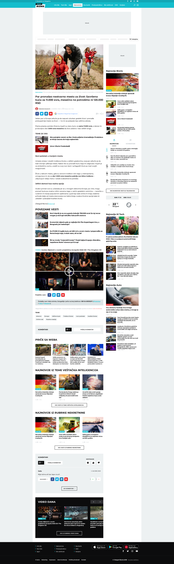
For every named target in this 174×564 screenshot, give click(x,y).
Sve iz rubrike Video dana (69, 533)
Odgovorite (43, 479)
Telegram (47, 303)
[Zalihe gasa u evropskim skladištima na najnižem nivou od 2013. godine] (92, 425)
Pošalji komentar (86, 329)
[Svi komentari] (88, 463)
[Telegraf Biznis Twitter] (131, 1)
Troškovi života (68, 316)
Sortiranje (90, 459)
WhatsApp (96, 301)
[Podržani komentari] (93, 463)
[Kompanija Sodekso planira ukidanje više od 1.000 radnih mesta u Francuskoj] (111, 130)
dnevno (38, 316)
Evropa (46, 316)
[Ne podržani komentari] (99, 463)
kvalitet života (92, 316)
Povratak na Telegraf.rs (43, 1)
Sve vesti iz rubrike (69, 447)
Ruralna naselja (51, 319)
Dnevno (51, 204)
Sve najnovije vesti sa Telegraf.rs (122, 191)
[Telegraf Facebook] (128, 1)
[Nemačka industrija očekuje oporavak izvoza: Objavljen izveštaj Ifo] (45, 382)
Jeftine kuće (56, 316)
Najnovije (114, 71)
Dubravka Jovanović (44, 109)
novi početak (80, 316)
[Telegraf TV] (137, 1)
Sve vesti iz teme (69, 405)
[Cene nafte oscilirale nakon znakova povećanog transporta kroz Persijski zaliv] (69, 425)
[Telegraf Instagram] (134, 1)
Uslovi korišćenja (97, 308)
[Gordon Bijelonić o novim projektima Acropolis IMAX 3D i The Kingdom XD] (50, 513)
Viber (41, 303)
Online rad (39, 319)
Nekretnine (38, 92)
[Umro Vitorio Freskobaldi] (41, 148)
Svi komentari (69, 488)
